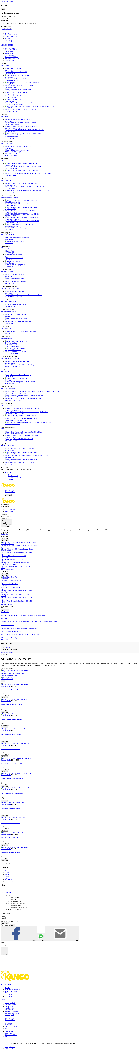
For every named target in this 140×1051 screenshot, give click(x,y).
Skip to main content (7, 1)
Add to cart (5, 697)
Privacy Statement (10, 1047)
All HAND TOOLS (7, 45)
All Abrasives (5, 371)
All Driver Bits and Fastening (9, 197)
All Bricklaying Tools (7, 234)
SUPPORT (8, 474)
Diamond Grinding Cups (19, 907)
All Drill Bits (5, 65)
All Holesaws (5, 116)
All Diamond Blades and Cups (10, 358)
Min (3, 916)
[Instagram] (4, 983)
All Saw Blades (5, 160)
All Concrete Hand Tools (8, 301)
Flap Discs (15, 900)
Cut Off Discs (16, 898)
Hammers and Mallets (11, 1011)
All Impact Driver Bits (7, 445)
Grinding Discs (16, 901)
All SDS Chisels (6, 180)
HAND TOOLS (10, 492)
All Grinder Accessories (8, 143)
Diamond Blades (6, 686)
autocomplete (5, 526)
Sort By (3, 921)
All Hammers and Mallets (8, 311)
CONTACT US (13, 476)
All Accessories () (7, 569)
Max (3, 918)
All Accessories (7, 892)
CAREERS (8, 1025)
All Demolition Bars (7, 271)
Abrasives (11, 896)
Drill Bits (7, 988)
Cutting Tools (9, 1006)
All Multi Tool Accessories (9, 429)
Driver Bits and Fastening (12, 989)
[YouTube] (6, 983)
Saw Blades (8, 994)
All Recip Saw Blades (7, 405)
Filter (3, 680)
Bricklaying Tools (10, 1003)
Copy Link (4, 954)
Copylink (3, 944)
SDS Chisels (8, 996)
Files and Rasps (9, 1010)
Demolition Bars (9, 1008)
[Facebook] (2, 983)
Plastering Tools (9, 1015)
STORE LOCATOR (14, 477)
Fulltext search (5, 538)
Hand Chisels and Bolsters (12, 1013)
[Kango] (8, 487)
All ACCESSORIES (7, 30)
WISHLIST (9, 472)
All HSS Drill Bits (6, 338)
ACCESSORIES (10, 490)
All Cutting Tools (6, 328)
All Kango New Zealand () (10, 638)
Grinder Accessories (11, 991)
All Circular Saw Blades (8, 388)
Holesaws (7, 993)
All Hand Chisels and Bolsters (10, 288)
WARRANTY (12, 479)
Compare (6, 695)
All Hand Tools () (7, 604)
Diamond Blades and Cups (16, 903)
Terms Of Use (9, 1048)
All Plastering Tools (7, 248)
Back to (7, 652)
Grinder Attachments (14, 909)
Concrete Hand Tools (11, 1004)
